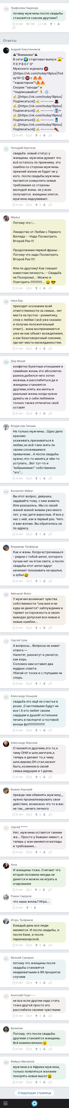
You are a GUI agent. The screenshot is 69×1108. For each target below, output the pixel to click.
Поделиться (14, 27)
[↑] (51, 23)
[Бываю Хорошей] (7, 791)
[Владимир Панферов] (7, 548)
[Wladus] (7, 218)
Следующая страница (34, 1093)
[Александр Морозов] (7, 744)
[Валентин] (7, 1029)
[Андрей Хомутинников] (7, 50)
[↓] (58, 23)
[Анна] (7, 866)
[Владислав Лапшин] (7, 427)
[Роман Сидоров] (7, 897)
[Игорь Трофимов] (7, 921)
